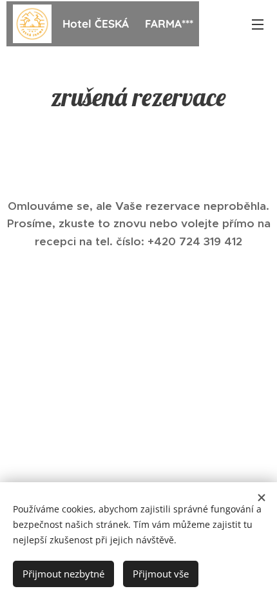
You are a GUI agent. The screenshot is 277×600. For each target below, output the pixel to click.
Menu (258, 24)
